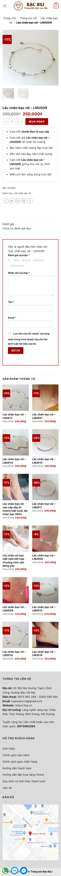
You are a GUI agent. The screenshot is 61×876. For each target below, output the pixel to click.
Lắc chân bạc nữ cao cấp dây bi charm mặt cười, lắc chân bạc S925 (15, 509)
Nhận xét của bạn (19, 272)
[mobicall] (5, 870)
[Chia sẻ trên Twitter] (12, 201)
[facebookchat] (23, 870)
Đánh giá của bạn (19, 255)
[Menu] (5, 6)
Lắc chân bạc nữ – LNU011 (44, 505)
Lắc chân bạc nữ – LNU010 (44, 461)
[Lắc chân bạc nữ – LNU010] (45, 442)
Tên (11, 301)
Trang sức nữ (28, 18)
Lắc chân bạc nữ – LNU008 (14, 608)
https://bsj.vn (23, 705)
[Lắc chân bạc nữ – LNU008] (16, 590)
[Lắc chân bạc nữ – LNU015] (45, 590)
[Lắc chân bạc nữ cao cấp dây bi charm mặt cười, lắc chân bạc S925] (16, 487)
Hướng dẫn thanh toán (17, 768)
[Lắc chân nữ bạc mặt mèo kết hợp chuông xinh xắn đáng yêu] (16, 538)
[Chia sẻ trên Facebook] (5, 201)
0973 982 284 (27, 696)
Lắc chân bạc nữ (22, 193)
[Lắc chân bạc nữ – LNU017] (16, 397)
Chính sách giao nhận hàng (20, 761)
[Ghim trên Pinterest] (24, 201)
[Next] (53, 57)
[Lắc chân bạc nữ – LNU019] (45, 635)
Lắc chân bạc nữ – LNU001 (44, 416)
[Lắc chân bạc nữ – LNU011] (45, 487)
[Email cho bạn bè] (18, 201)
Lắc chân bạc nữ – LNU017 (14, 416)
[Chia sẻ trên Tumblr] (30, 201)
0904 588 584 (48, 696)
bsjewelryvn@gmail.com (26, 701)
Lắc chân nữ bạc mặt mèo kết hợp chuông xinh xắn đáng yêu (13, 560)
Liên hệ (7, 788)
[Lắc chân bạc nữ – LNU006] (45, 538)
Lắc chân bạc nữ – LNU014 (14, 461)
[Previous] (8, 57)
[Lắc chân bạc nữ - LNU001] (45, 397)
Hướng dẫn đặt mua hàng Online (23, 774)
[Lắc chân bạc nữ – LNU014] (16, 442)
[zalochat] (14, 870)
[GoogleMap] (30, 832)
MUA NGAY (37, 121)
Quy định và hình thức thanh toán (24, 781)
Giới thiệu (9, 748)
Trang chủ (9, 18)
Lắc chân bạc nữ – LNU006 (44, 557)
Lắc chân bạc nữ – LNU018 (14, 653)
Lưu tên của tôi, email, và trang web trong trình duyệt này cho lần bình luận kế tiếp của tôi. (28, 338)
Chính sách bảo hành (16, 755)
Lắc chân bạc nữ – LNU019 (44, 653)
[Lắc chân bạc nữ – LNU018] (16, 635)
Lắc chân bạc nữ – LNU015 (44, 608)
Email (12, 317)
